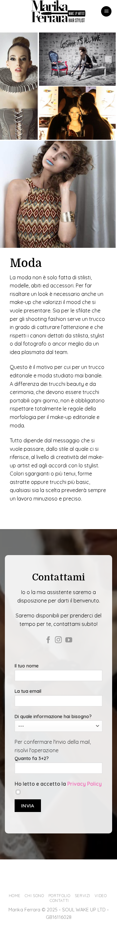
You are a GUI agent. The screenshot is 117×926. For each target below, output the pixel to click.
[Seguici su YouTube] (68, 640)
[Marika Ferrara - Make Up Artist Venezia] (58, 11)
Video (101, 895)
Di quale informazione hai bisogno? (53, 716)
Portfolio (59, 895)
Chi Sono (34, 895)
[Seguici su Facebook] (48, 640)
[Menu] (106, 11)
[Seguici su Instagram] (58, 640)
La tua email (28, 691)
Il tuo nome (27, 666)
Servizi (82, 895)
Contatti (59, 900)
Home (14, 895)
